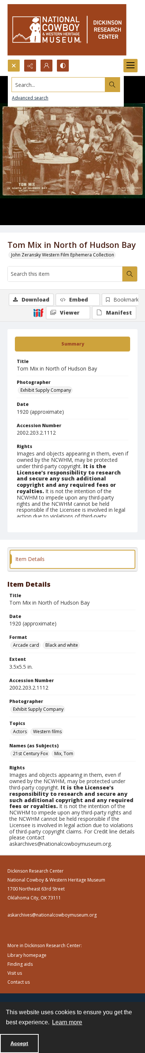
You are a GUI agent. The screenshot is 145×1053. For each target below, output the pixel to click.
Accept (19, 1043)
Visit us (14, 973)
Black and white (61, 645)
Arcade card (26, 645)
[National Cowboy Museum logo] (66, 30)
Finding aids (20, 964)
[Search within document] (129, 274)
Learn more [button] (67, 1022)
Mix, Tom (63, 753)
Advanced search (30, 98)
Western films (47, 731)
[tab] (72, 344)
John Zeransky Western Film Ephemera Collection (62, 255)
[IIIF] (38, 312)
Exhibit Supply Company (45, 390)
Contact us (18, 982)
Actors (20, 731)
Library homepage (26, 955)
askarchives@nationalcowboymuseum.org (52, 915)
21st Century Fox (30, 753)
